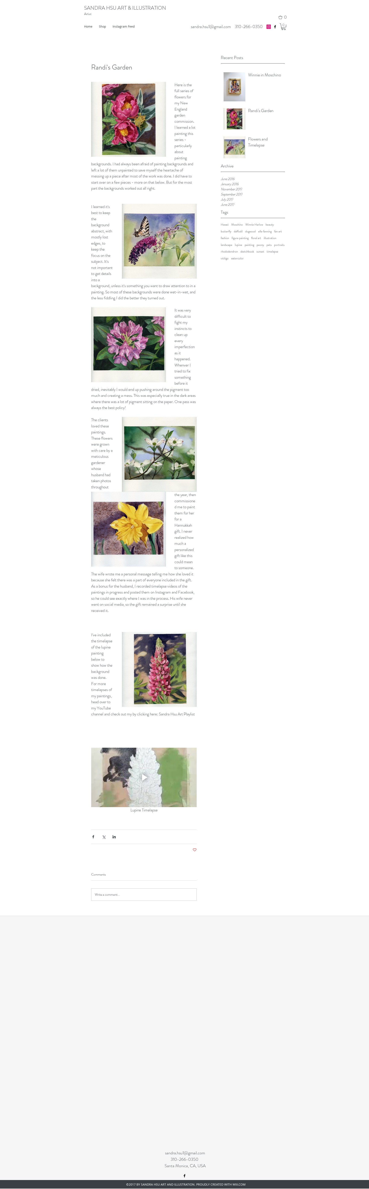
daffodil (238, 231)
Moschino (237, 225)
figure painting (240, 238)
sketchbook (247, 252)
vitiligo (224, 258)
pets (269, 245)
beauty (270, 225)
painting (249, 245)
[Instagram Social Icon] (268, 27)
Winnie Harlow (254, 225)
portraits (279, 245)
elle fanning (265, 231)
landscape (226, 245)
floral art (256, 238)
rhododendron (229, 252)
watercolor (237, 258)
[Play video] (144, 777)
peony (260, 245)
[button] (283, 17)
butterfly (226, 231)
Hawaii (225, 225)
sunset (260, 252)
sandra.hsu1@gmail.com (211, 27)
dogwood (250, 231)
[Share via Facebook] (93, 837)
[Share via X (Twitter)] (104, 837)
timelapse (272, 252)
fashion (225, 238)
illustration (270, 238)
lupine (238, 245)
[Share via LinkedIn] (114, 837)
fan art (278, 231)
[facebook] (275, 27)
